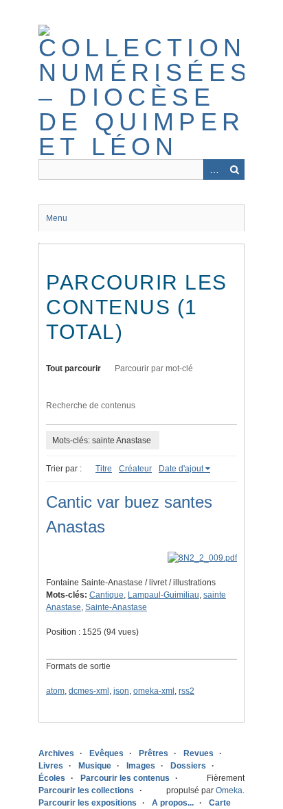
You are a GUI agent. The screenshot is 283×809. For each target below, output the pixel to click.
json (121, 691)
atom (55, 691)
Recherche (234, 169)
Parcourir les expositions (87, 803)
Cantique (106, 595)
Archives (56, 753)
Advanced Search (213, 169)
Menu (56, 218)
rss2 (186, 691)
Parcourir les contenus (125, 778)
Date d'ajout (181, 468)
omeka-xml (153, 691)
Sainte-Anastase (116, 607)
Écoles (51, 778)
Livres (50, 766)
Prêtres (153, 753)
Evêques (106, 753)
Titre (103, 468)
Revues (198, 753)
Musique (94, 766)
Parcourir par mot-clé (154, 368)
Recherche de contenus (90, 405)
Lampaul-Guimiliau (163, 595)
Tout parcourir (73, 368)
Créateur (135, 468)
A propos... (173, 803)
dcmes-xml (89, 691)
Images (140, 766)
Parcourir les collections (86, 790)
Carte (220, 803)
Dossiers (188, 766)
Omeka (229, 790)
